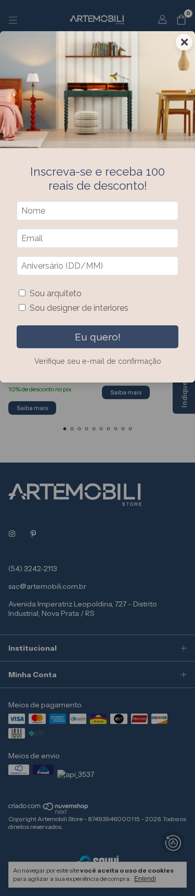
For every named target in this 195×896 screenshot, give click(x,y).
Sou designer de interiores (79, 308)
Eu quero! (98, 336)
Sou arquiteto (56, 293)
